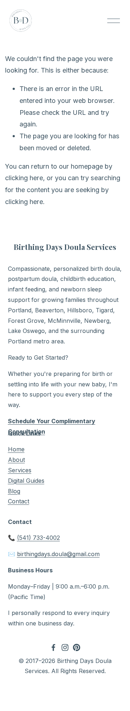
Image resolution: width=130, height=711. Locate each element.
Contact (18, 501)
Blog (14, 491)
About (16, 459)
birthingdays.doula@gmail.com (58, 554)
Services (19, 470)
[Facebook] (53, 647)
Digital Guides (26, 480)
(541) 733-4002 (38, 537)
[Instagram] (65, 647)
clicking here (24, 178)
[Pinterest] (76, 647)
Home (16, 449)
